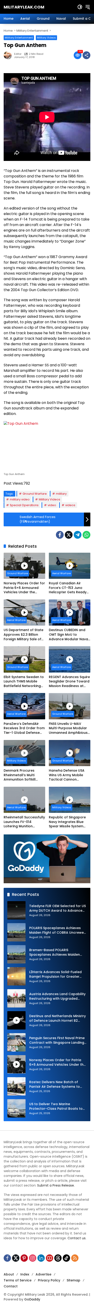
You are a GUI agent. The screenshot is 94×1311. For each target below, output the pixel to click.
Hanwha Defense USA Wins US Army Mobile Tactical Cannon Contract (66, 775)
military (61, 493)
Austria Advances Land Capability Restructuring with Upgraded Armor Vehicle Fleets (57, 996)
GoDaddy (32, 1299)
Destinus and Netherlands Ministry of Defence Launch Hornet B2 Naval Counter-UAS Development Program (57, 1018)
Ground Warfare (35, 493)
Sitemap (73, 1280)
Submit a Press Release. (56, 1185)
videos (70, 505)
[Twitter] (69, 535)
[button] (80, 7)
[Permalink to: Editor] (9, 55)
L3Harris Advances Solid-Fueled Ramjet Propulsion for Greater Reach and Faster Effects (55, 974)
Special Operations (24, 505)
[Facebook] (60, 535)
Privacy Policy (49, 1280)
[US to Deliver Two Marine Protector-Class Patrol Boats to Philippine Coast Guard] (16, 1108)
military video (20, 499)
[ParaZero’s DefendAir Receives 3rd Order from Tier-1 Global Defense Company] (24, 706)
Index (24, 1274)
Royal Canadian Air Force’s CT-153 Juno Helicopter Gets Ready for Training (67, 588)
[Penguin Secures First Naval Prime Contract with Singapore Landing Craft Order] (16, 1042)
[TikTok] (66, 1258)
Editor (17, 54)
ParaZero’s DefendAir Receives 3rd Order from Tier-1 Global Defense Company (24, 728)
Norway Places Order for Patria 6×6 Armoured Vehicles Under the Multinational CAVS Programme (24, 588)
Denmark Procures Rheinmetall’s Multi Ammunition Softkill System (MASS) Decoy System (22, 775)
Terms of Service (17, 1280)
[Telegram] (77, 535)
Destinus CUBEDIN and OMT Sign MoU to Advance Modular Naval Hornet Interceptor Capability (69, 634)
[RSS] (74, 1258)
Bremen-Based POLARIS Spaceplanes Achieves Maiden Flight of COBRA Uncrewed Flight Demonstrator (56, 952)
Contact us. (77, 1238)
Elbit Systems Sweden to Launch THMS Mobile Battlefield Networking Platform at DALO (24, 681)
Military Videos (46, 37)
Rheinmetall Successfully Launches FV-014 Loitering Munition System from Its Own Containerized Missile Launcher (24, 822)
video (52, 505)
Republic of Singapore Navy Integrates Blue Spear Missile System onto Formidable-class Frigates (68, 822)
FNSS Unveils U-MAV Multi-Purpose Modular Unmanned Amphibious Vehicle (68, 728)
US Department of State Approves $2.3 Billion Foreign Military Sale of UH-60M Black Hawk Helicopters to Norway (23, 634)
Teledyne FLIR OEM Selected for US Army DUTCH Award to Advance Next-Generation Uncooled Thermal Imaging (57, 908)
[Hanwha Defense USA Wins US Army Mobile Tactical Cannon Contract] (69, 753)
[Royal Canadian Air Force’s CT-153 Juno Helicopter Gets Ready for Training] (69, 566)
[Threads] (58, 1258)
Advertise (43, 1274)
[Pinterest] (24, 1258)
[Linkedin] (41, 1258)
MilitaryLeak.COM (24, 7)
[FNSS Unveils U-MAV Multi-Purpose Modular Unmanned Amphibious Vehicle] (69, 706)
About (9, 1274)
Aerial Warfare (61, 573)
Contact (11, 1286)
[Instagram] (32, 1258)
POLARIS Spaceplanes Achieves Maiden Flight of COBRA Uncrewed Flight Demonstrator (57, 930)
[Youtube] (49, 1258)
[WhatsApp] (86, 535)
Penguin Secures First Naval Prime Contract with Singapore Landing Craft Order (57, 1040)
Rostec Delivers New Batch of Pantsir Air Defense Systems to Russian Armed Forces (54, 1084)
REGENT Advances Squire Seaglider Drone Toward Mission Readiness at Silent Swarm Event (69, 681)
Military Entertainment (19, 37)
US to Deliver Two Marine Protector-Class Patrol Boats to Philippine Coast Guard (56, 1106)
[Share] (86, 55)
